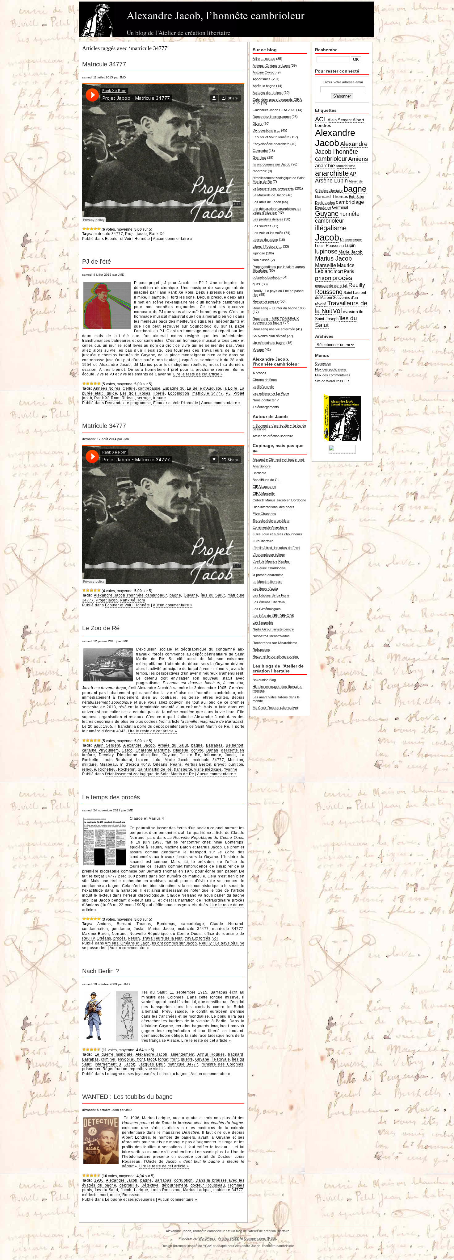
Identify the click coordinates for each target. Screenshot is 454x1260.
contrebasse (149, 388)
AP (353, 174)
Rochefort (127, 769)
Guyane (191, 595)
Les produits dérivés (268, 219)
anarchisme (345, 166)
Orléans (160, 764)
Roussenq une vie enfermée (274, 329)
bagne (175, 595)
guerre (187, 1059)
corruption (183, 1180)
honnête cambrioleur (337, 217)
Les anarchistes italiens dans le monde (276, 699)
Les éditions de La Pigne (271, 393)
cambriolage (192, 924)
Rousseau (131, 1195)
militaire (89, 764)
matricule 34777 (108, 234)
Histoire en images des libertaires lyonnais (277, 688)
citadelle (180, 750)
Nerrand (119, 933)
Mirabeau (108, 764)
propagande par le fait (331, 285)
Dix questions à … (266, 130)
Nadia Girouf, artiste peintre (273, 629)
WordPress (207, 1238)
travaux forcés (197, 938)
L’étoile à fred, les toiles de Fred (276, 548)
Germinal (259, 157)
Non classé (261, 260)
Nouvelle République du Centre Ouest (165, 933)
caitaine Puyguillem (100, 750)
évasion (350, 311)
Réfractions (261, 649)
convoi (197, 750)
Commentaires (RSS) (260, 1238)
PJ (228, 393)
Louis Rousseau (166, 1190)
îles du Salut (213, 595)
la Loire (231, 388)
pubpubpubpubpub (266, 277)
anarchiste (332, 173)
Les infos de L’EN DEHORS (273, 615)
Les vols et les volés (268, 233)
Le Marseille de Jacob (269, 195)
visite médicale (207, 769)
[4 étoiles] (95, 229)
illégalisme (331, 228)
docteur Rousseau (208, 1185)
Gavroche (260, 151)
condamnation (95, 929)
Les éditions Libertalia (269, 602)
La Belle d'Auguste (204, 388)
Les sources (262, 226)
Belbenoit (234, 745)
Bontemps (166, 924)
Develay (106, 755)
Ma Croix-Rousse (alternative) (275, 708)
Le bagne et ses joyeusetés (130, 1074)
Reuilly (134, 938)
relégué (89, 769)
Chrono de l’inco (265, 380)
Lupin (350, 245)
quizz (257, 284)
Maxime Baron (95, 933)
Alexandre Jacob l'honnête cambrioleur (130, 595)
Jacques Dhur (152, 1064)
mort (104, 1195)
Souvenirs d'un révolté (269, 336)
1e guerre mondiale (114, 1054)
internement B (108, 1064)
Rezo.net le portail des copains (276, 656)
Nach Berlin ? (100, 971)
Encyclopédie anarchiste (271, 144)
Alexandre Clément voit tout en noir (279, 459)
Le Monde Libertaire (267, 582)
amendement (182, 1054)
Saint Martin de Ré (155, 769)
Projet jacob (136, 234)
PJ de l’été (96, 261)
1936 (98, 1180)
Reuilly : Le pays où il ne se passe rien (278, 292)
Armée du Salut (173, 745)
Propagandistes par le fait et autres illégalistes (279, 268)
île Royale (221, 1059)
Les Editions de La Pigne (271, 595)
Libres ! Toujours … (267, 246)
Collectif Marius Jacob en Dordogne (279, 500)
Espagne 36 (173, 388)
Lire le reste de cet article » (198, 374)
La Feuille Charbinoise (269, 568)
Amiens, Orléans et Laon (127, 943)
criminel (108, 1059)
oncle (115, 1195)
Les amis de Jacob (267, 202)
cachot (330, 202)
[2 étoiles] (88, 229)
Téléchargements (266, 407)
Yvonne (231, 769)
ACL (321, 119)
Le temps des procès (111, 797)
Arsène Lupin (331, 181)
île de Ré (190, 755)
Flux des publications (331, 369)
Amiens (104, 924)
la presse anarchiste (268, 575)
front (174, 1059)
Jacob (230, 755)
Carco (127, 750)
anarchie (325, 165)
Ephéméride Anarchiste (270, 527)
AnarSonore (262, 466)
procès (119, 938)
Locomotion (178, 393)
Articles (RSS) (228, 1238)
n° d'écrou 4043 (135, 764)
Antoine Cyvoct (264, 72)
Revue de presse (266, 301)
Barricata (259, 473)
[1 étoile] (84, 229)
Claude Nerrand (226, 924)
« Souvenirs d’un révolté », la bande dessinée (279, 427)
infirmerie (212, 755)
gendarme (121, 929)
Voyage (258, 349)
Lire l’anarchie (263, 622)
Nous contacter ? (266, 400)
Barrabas (214, 745)
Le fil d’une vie (263, 386)
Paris (349, 271)
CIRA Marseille (264, 493)
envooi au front (131, 1059)
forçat (163, 1059)
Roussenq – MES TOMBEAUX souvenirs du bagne (276, 320)
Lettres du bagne (172, 1074)
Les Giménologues (267, 609)
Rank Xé (157, 234)
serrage (144, 398)
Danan (212, 750)
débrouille (129, 1185)
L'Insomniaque (351, 239)
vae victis (153, 1069)
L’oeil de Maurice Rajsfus (271, 561)
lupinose (259, 253)
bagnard (235, 1054)
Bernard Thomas (134, 924)
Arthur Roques (211, 1054)
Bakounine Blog (264, 680)
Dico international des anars (273, 507)
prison (323, 278)
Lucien (142, 760)
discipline (150, 755)
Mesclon (235, 760)
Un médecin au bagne (269, 343)
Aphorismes (262, 79)
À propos (259, 373)
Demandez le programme (128, 403)
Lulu (157, 760)
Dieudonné (127, 755)
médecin (90, 1195)
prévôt (219, 764)
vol (215, 938)
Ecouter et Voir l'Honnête (127, 239)
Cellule (129, 388)
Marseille (325, 265)
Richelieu (107, 769)
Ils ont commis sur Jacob (174, 943)
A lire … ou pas (264, 59)
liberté (159, 393)
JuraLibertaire (263, 541)
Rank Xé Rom (106, 398)
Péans (176, 764)
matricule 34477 (193, 929)
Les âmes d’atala (265, 588)
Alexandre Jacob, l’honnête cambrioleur (216, 15)
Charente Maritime (153, 750)
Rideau (128, 398)
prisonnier (91, 1069)
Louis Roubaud (117, 760)
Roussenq (329, 291)
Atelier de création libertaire (273, 436)
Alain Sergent (107, 745)
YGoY (207, 1246)
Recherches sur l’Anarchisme (275, 643)
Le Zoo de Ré (101, 628)
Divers (258, 123)
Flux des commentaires (332, 375)
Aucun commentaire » (172, 239)
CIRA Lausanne (264, 486)
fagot (151, 1059)
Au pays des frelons (268, 92)
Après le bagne (264, 86)
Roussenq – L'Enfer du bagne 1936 (279, 308)
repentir (137, 1069)
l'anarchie (260, 171)
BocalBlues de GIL (266, 480)
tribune (159, 398)
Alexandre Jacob (139, 745)
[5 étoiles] (99, 229)
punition (236, 764)
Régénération (115, 1069)
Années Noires (106, 388)
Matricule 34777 (104, 64)
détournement (174, 1185)
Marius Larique (197, 1190)
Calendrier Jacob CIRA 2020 (274, 110)
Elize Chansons (264, 514)
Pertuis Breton (198, 764)
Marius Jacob (161, 929)
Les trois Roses (135, 393)
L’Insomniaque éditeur (269, 554)
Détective (149, 1185)
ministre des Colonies (222, 1064)
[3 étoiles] (91, 229)
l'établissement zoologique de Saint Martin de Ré (149, 774)
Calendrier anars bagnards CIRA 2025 (277, 101)
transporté (183, 769)
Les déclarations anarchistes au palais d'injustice (277, 210)
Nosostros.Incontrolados (271, 636)
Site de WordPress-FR (332, 381)
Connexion (323, 363)
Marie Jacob (177, 760)
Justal (139, 929)
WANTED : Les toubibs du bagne (127, 1096)
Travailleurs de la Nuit (162, 938)
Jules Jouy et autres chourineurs (277, 534)
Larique (141, 1190)
